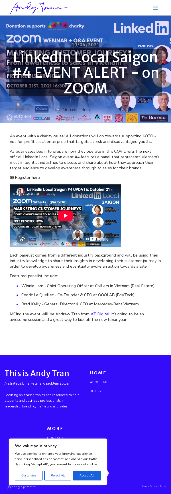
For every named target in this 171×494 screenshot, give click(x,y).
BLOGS (95, 391)
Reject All (58, 475)
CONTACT (55, 438)
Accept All (86, 475)
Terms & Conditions (154, 486)
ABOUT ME (99, 382)
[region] (58, 462)
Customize (28, 475)
